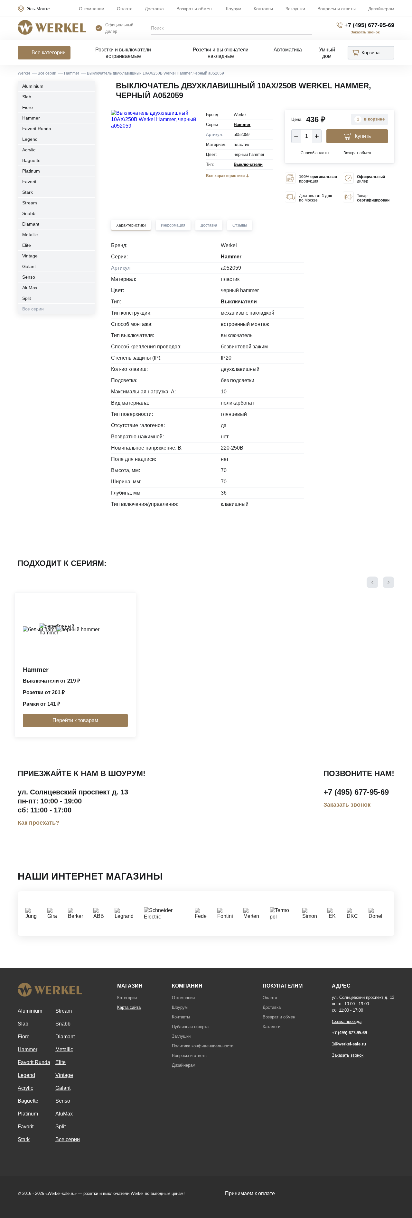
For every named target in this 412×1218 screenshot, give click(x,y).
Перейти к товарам (75, 720)
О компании (91, 8)
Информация (173, 225)
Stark (27, 192)
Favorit (29, 181)
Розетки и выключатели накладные (220, 53)
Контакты (263, 8)
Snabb (28, 213)
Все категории (49, 52)
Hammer (31, 118)
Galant (29, 266)
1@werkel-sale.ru (349, 1044)
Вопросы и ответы (336, 8)
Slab (26, 96)
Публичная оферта (190, 1026)
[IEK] (333, 913)
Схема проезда (346, 1021)
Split (26, 298)
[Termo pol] (283, 913)
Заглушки (295, 8)
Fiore (27, 107)
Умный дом (327, 53)
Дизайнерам (381, 8)
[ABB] (100, 913)
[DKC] (354, 913)
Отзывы (239, 225)
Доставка (154, 8)
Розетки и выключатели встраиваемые (123, 53)
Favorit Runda (36, 128)
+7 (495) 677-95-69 (369, 25)
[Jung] (33, 913)
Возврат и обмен (194, 8)
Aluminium (32, 86)
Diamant (30, 224)
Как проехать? (38, 822)
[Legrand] (126, 913)
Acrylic (28, 149)
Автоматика (288, 49)
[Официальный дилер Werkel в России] (52, 28)
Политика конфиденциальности (202, 1045)
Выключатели (248, 164)
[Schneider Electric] (166, 913)
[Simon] (311, 913)
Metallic (30, 234)
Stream (29, 202)
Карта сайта (129, 1007)
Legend (30, 139)
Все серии (33, 308)
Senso (28, 277)
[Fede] (203, 913)
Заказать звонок (346, 805)
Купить (363, 136)
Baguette (31, 160)
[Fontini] (227, 913)
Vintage (30, 255)
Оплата (125, 8)
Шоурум (232, 8)
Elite (26, 245)
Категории (127, 997)
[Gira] (54, 913)
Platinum (31, 171)
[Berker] (77, 913)
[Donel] (378, 913)
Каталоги (271, 1026)
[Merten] (253, 913)
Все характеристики (225, 176)
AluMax (29, 287)
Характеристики (131, 225)
